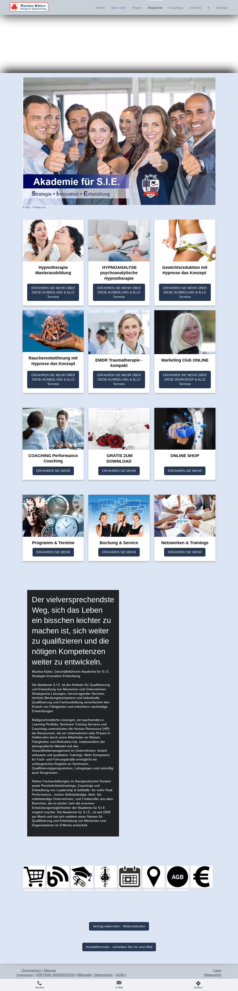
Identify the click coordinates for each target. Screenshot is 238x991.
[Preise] (201, 876)
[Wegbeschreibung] (153, 876)
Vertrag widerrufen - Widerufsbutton (119, 926)
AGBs (120, 975)
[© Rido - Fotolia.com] (119, 141)
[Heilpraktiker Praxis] (105, 876)
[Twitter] (129, 890)
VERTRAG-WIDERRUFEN (55, 975)
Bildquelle (84, 975)
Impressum (25, 975)
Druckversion (31, 970)
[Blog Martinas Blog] (57, 876)
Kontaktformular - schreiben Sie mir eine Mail (119, 947)
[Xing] (57, 890)
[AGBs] (177, 876)
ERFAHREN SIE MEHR (53, 471)
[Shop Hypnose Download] (34, 876)
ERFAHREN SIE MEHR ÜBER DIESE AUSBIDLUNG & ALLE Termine (53, 292)
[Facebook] (34, 890)
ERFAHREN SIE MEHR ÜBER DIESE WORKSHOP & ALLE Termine (185, 379)
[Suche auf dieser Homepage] (153, 890)
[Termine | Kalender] (129, 876)
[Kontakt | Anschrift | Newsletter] (177, 890)
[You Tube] (105, 890)
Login (217, 970)
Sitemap (50, 970)
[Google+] (81, 890)
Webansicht (212, 975)
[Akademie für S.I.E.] (81, 876)
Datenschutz (103, 975)
